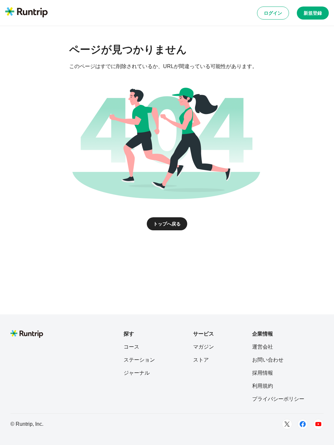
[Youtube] (318, 424)
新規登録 (313, 13)
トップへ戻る (167, 223)
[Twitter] (287, 424)
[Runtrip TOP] (26, 12)
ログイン (273, 13)
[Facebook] (302, 424)
